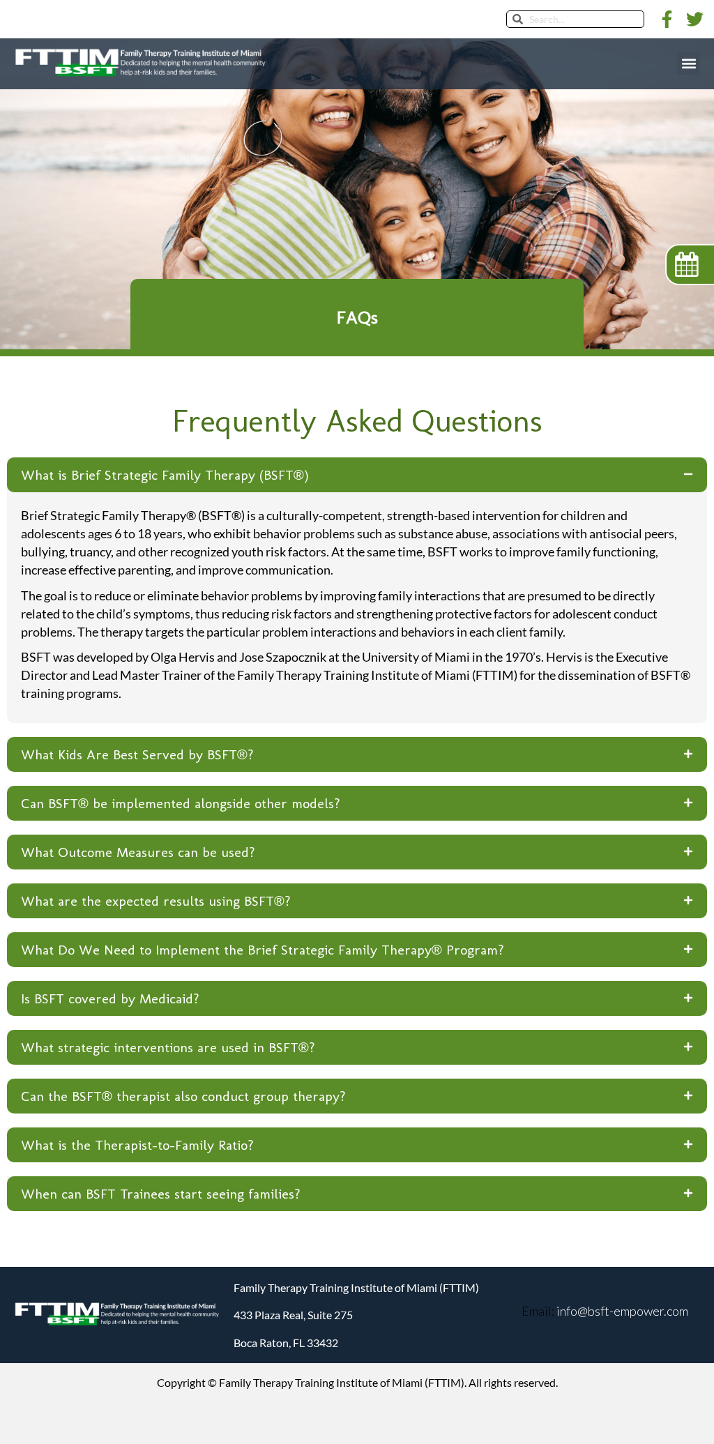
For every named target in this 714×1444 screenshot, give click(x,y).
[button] (688, 63)
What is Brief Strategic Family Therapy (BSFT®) (165, 475)
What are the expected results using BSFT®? (156, 901)
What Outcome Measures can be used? (138, 852)
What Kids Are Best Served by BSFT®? (137, 754)
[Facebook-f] (667, 19)
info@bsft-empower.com (621, 1310)
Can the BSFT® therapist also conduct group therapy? (183, 1096)
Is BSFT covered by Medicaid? (110, 998)
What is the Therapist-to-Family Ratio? (137, 1145)
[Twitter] (695, 19)
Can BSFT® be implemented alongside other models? (180, 803)
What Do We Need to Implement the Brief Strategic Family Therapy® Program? (262, 950)
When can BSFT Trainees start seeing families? (161, 1194)
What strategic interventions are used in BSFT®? (168, 1047)
